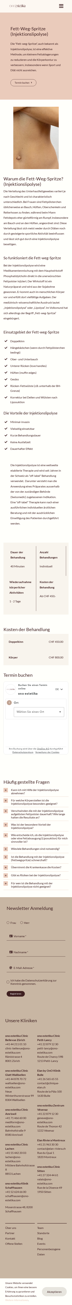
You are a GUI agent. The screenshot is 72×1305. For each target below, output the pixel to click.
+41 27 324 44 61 (47, 1175)
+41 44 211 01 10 (15, 1044)
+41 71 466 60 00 (15, 1118)
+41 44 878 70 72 (15, 1079)
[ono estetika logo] (17, 4)
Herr (27, 922)
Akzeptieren (54, 1291)
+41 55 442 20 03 (15, 1152)
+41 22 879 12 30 (47, 1044)
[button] (35, 791)
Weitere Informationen (16, 1300)
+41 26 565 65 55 (47, 1079)
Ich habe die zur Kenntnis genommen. (33, 982)
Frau (13, 922)
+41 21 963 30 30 (47, 1144)
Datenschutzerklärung (38, 980)
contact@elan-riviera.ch (51, 1148)
